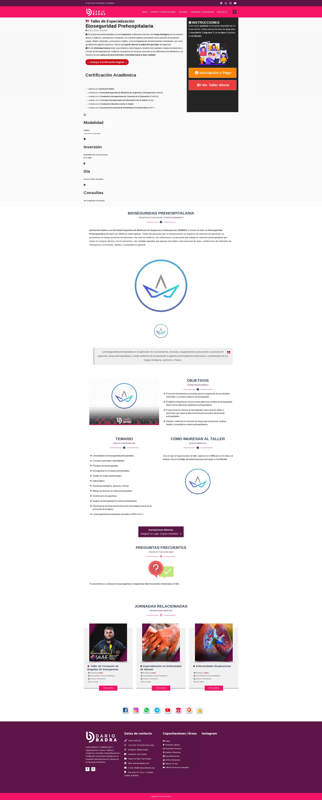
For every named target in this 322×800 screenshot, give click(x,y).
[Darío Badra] (98, 12)
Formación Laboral (171, 745)
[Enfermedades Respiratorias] (214, 642)
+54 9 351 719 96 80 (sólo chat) (141, 745)
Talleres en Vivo (171, 764)
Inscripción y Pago (215, 73)
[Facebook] (87, 769)
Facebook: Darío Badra (137, 754)
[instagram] (93, 769)
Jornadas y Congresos (202, 12)
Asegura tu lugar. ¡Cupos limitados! (160, 532)
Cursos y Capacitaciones (163, 12)
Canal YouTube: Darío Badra (139, 759)
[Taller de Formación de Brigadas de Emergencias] (108, 642)
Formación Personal (173, 749)
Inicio (145, 12)
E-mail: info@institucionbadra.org (141, 768)
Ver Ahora (108, 688)
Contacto (222, 12)
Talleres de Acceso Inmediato (177, 767)
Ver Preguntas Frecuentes (94, 201)
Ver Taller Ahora (215, 85)
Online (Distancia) (172, 760)
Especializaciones (172, 756)
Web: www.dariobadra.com (138, 763)
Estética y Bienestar (172, 752)
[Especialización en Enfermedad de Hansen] (161, 642)
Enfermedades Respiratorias (213, 666)
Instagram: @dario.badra (138, 750)
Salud (167, 741)
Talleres (183, 12)
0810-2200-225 (134, 741)
